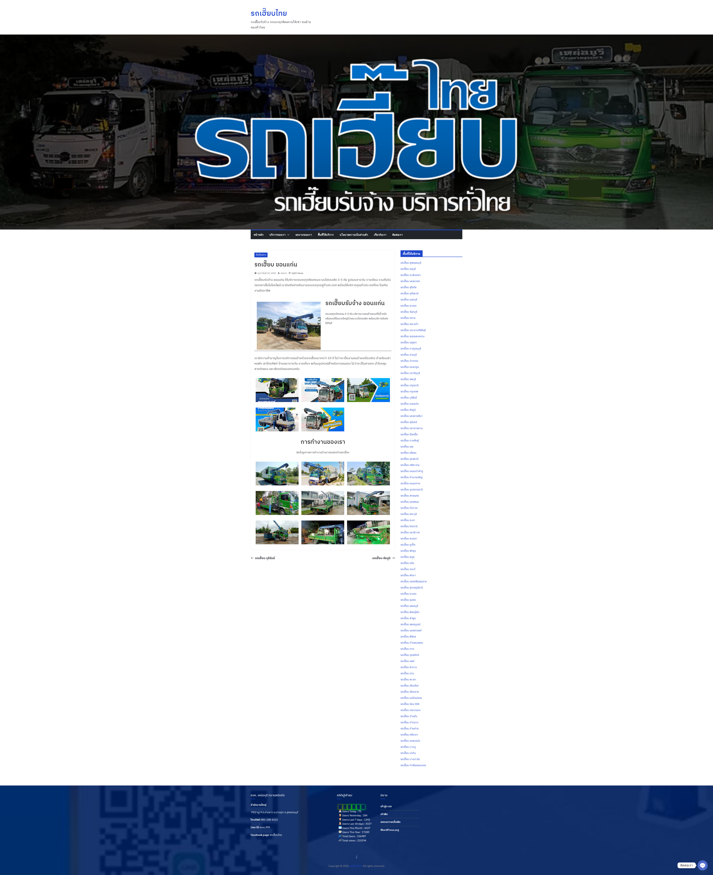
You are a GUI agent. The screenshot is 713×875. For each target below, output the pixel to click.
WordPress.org (389, 830)
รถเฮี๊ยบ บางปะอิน (410, 759)
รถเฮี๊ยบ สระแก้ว (409, 324)
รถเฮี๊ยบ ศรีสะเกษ (410, 465)
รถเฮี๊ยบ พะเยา (408, 679)
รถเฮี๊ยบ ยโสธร (408, 452)
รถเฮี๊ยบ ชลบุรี (408, 269)
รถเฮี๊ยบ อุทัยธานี (409, 293)
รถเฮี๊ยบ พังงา (408, 575)
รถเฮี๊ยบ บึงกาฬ (409, 508)
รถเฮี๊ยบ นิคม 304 (410, 704)
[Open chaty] (703, 865)
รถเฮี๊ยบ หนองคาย (410, 483)
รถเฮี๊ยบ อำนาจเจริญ (412, 477)
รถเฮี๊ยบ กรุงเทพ (409, 391)
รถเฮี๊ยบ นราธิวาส (410, 532)
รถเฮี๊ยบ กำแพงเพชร (412, 642)
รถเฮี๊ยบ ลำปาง (409, 667)
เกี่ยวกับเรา (380, 234)
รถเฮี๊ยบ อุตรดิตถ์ (410, 655)
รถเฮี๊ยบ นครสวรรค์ (411, 630)
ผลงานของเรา (304, 234)
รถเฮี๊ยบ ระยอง (408, 305)
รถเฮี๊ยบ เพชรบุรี (409, 606)
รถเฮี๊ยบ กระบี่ (408, 569)
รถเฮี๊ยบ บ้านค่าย (410, 728)
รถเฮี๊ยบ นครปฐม (410, 367)
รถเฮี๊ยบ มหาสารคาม (412, 428)
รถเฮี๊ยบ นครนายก (410, 281)
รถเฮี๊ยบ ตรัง (407, 563)
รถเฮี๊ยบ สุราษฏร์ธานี (412, 587)
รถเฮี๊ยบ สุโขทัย (408, 287)
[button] (288, 234)
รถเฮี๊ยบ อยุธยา (409, 342)
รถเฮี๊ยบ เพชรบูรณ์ (410, 624)
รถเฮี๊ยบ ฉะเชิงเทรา (411, 275)
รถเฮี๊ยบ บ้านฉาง (409, 722)
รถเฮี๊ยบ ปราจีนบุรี (410, 373)
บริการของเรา (277, 234)
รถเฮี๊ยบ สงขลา (409, 538)
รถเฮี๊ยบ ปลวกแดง (411, 710)
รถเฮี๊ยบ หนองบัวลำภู (412, 471)
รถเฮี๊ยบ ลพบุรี (408, 379)
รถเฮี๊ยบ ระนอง (408, 593)
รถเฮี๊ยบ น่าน (407, 673)
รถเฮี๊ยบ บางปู (408, 747)
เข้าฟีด (384, 814)
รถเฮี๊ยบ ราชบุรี (409, 354)
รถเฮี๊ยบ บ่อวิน (408, 753)
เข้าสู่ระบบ (386, 806)
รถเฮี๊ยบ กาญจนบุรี (411, 348)
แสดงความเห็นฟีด (390, 822)
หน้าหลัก (258, 234)
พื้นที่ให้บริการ (326, 234)
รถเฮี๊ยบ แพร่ (407, 661)
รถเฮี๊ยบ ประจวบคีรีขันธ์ (413, 330)
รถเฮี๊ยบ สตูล (407, 557)
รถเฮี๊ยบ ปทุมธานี (410, 385)
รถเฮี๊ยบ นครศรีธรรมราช (414, 581)
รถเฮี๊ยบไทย (269, 13)
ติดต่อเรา (397, 234)
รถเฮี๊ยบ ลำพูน (408, 618)
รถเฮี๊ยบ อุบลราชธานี (412, 489)
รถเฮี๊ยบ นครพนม (410, 501)
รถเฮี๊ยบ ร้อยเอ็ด (409, 434)
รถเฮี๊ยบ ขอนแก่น (410, 403)
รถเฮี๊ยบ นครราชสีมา (412, 416)
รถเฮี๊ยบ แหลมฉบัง (410, 740)
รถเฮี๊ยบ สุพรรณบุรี (411, 262)
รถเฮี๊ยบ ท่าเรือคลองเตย (413, 765)
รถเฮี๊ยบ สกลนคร (410, 495)
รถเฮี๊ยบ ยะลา (408, 520)
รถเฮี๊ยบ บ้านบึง (409, 716)
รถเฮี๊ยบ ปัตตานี (409, 526)
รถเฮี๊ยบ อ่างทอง (409, 360)
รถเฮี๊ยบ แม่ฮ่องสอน (411, 698)
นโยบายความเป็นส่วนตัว (354, 234)
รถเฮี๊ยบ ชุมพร (408, 599)
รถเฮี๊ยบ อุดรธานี (409, 459)
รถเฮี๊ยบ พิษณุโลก (410, 612)
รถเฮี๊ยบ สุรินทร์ (409, 422)
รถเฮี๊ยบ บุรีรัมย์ (265, 558)
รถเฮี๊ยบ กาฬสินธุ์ (410, 440)
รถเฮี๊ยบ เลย (407, 446)
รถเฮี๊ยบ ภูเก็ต (408, 544)
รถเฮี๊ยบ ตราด (408, 318)
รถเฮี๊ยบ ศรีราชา (409, 734)
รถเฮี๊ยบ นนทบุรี (409, 299)
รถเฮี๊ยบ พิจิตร (408, 636)
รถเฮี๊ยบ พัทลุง (408, 550)
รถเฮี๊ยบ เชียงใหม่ (410, 685)
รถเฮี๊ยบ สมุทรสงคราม (412, 336)
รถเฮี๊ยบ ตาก (407, 648)
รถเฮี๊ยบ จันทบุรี (409, 311)
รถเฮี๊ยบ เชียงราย (410, 691)
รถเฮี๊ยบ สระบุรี (409, 514)
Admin (284, 273)
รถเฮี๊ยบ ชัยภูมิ (381, 558)
